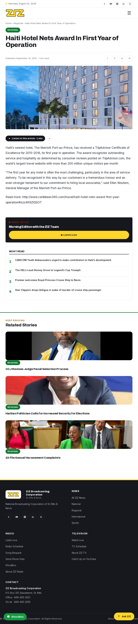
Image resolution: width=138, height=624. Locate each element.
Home (9, 23)
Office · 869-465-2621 (18, 597)
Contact (134, 618)
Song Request (13, 552)
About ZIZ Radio (14, 571)
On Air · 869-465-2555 (18, 601)
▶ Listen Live (69, 235)
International (78, 516)
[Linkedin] (123, 3)
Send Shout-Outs (15, 559)
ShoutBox (11, 565)
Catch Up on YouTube (84, 559)
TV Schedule (79, 546)
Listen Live (11, 540)
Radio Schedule (14, 546)
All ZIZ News (78, 497)
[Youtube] (110, 3)
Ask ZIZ (126, 616)
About (111, 618)
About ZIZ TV (79, 552)
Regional (18, 23)
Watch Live (78, 540)
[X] (129, 3)
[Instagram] (117, 3)
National (76, 504)
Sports (75, 522)
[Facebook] (104, 3)
